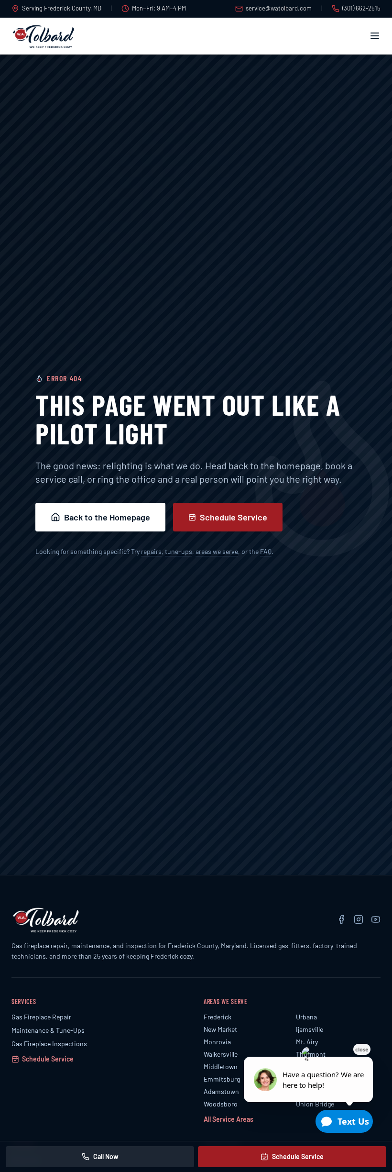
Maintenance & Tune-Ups (48, 1030)
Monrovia (217, 1042)
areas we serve (217, 551)
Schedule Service (233, 517)
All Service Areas (228, 1119)
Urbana (306, 1017)
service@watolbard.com (279, 8)
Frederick (217, 1017)
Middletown (221, 1066)
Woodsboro (221, 1104)
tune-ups (178, 551)
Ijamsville (309, 1029)
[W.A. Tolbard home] (43, 35)
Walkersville (221, 1054)
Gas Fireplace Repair (41, 1017)
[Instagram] (358, 919)
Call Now (106, 1156)
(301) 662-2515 (361, 8)
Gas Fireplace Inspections (49, 1043)
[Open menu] (374, 35)
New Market (220, 1029)
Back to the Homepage (107, 517)
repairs (151, 551)
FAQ (266, 551)
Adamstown (221, 1091)
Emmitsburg (222, 1079)
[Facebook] (341, 919)
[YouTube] (376, 919)
